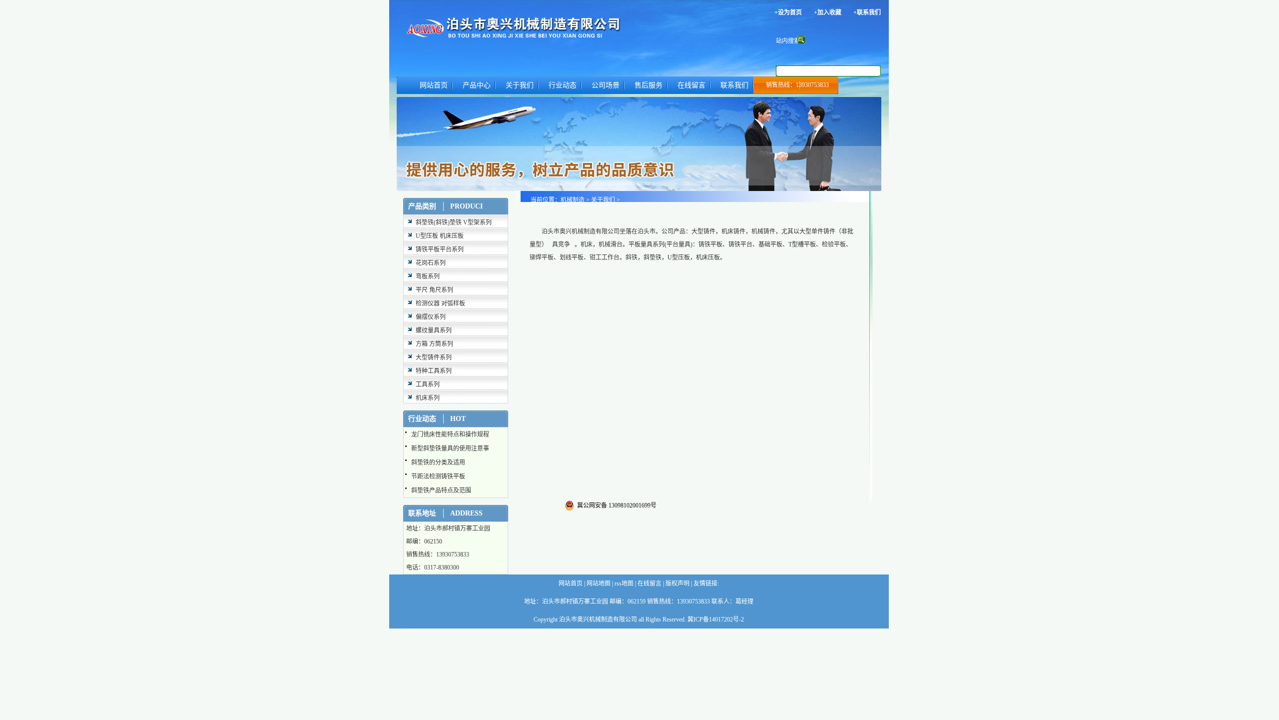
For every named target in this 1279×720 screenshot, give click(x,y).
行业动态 (563, 85)
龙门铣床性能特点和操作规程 (450, 434)
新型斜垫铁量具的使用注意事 (450, 448)
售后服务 (648, 85)
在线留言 (691, 85)
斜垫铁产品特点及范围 (441, 490)
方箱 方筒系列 (434, 344)
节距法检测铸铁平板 (438, 476)
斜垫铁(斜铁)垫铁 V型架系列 (454, 222)
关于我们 (520, 85)
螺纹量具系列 (434, 330)
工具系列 (428, 384)
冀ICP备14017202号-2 (715, 619)
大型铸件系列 (434, 357)
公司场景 (606, 85)
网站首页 (434, 85)
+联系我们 (867, 12)
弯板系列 (428, 276)
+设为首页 (788, 12)
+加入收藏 (827, 12)
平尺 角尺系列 (434, 290)
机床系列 (428, 398)
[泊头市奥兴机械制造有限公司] (542, 26)
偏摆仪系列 (431, 317)
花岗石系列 (431, 263)
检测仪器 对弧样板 (440, 303)
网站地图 (598, 583)
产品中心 (477, 85)
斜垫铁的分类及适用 (438, 462)
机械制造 (573, 200)
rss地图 (623, 583)
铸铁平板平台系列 (440, 249)
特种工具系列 (434, 371)
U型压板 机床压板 (440, 236)
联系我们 (734, 85)
